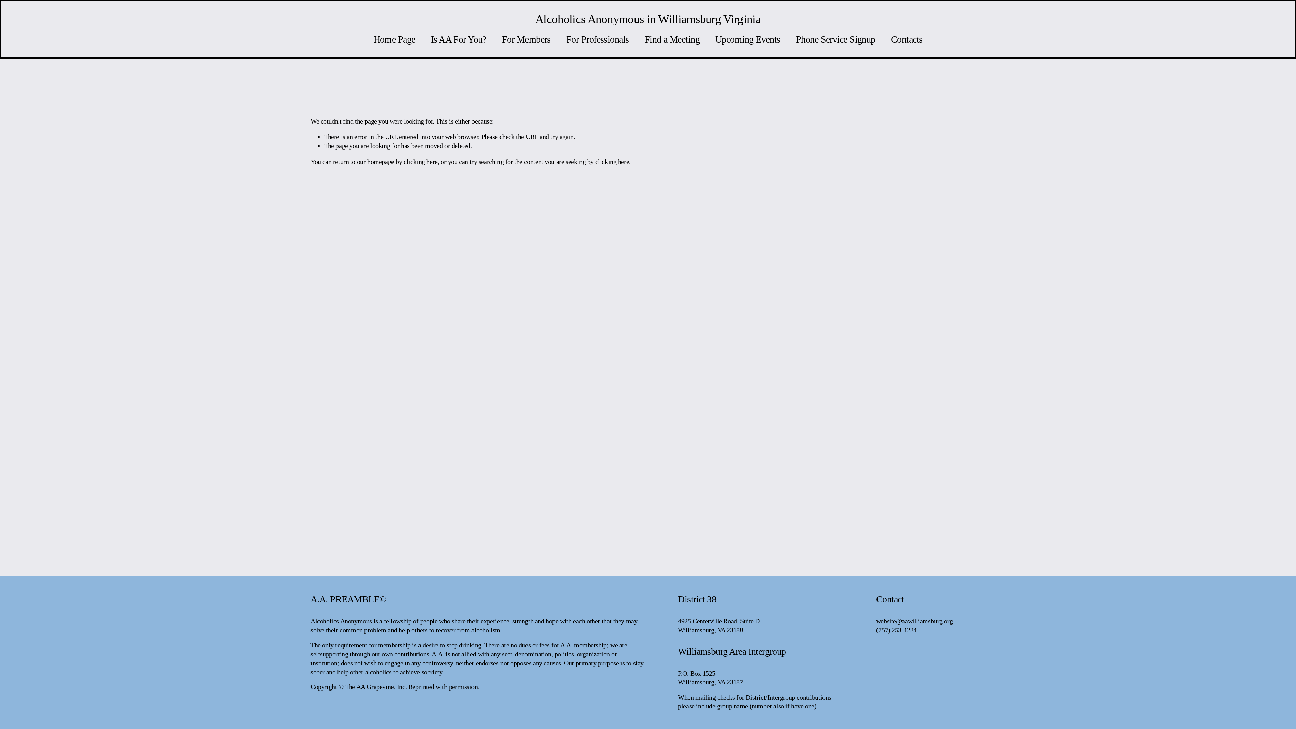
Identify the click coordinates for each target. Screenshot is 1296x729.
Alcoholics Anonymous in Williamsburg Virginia (648, 19)
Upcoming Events (747, 39)
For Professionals (597, 39)
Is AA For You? (458, 39)
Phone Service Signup (835, 39)
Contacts (907, 39)
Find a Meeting (672, 39)
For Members (526, 39)
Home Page (394, 39)
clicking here (421, 161)
